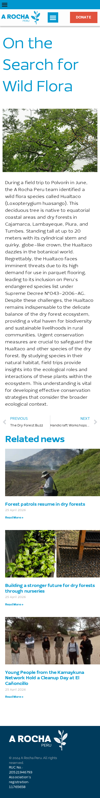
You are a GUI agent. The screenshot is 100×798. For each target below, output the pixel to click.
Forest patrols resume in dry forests (45, 504)
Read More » (14, 517)
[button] (4, 4)
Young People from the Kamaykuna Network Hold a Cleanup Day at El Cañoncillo (44, 678)
